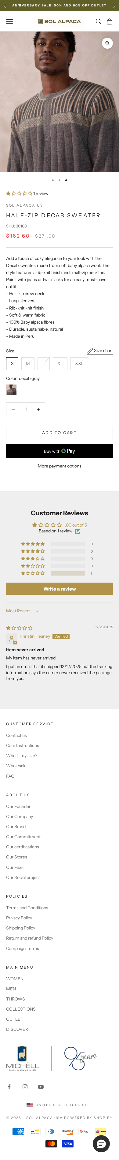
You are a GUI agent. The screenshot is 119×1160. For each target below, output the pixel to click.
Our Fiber (15, 867)
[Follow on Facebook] (9, 1087)
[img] (19, 628)
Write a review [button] (59, 589)
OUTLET (14, 1019)
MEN (11, 989)
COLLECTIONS (21, 1009)
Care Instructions (22, 745)
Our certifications (22, 847)
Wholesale (16, 765)
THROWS (15, 999)
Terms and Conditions (27, 907)
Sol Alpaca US (24, 205)
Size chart (103, 350)
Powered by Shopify (88, 1118)
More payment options (59, 466)
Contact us (16, 735)
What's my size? (21, 755)
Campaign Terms (22, 948)
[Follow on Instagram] (25, 1087)
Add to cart (59, 432)
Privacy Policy (19, 918)
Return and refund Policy (29, 938)
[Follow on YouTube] (41, 1087)
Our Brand (16, 826)
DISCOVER (17, 1029)
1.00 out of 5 (75, 525)
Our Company (19, 816)
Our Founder (18, 806)
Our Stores (16, 857)
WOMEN (14, 979)
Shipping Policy (20, 928)
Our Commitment (23, 836)
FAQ (10, 776)
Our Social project (23, 877)
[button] (19, 193)
